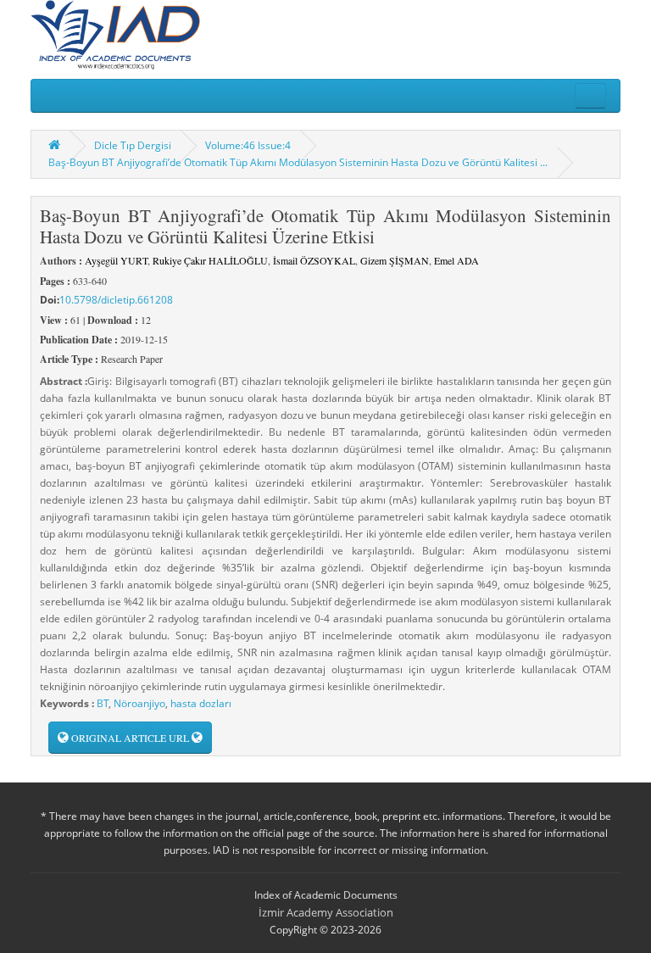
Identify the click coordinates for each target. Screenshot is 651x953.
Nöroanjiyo (139, 703)
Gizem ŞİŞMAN (394, 260)
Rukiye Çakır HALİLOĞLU (210, 260)
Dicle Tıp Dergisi (132, 145)
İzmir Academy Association (326, 912)
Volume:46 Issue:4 (248, 145)
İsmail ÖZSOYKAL (314, 260)
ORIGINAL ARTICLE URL (130, 737)
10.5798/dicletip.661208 (116, 300)
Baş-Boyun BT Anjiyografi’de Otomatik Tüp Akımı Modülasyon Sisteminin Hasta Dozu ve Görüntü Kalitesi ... (298, 162)
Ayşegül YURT (116, 260)
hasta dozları (200, 703)
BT (102, 703)
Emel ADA (456, 260)
